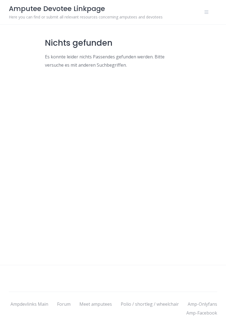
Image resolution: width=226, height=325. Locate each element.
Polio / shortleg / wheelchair (150, 304)
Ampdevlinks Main (29, 304)
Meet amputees (95, 304)
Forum (64, 304)
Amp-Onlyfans (202, 304)
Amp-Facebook (201, 313)
